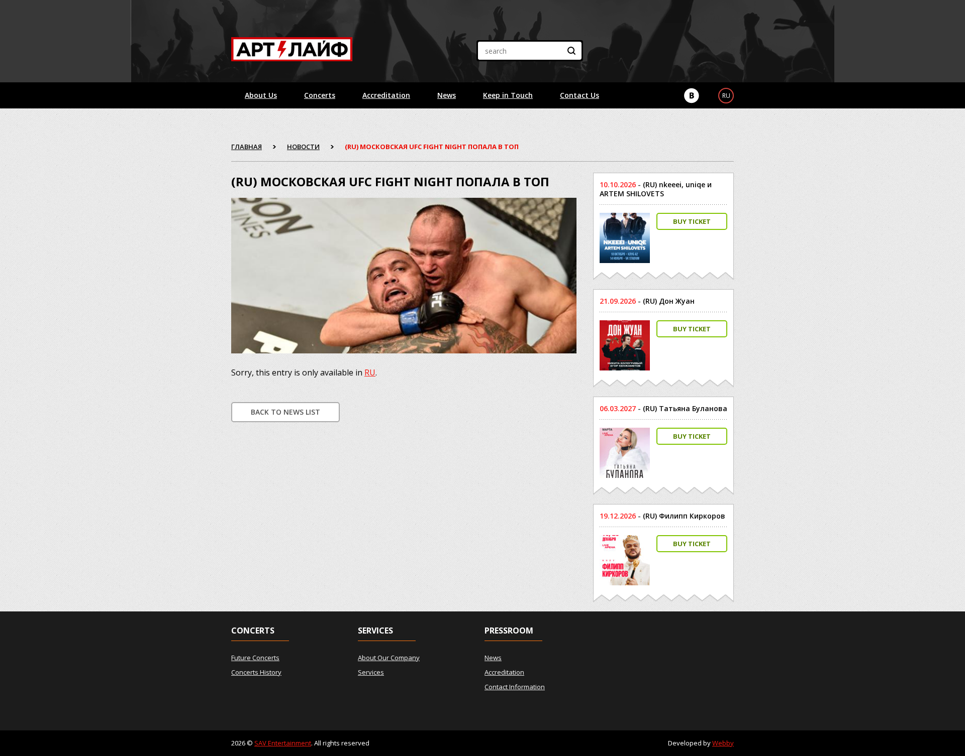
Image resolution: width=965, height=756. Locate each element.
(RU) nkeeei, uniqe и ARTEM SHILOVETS (656, 189)
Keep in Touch (508, 95)
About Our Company (389, 657)
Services (371, 672)
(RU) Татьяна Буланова (685, 408)
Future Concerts (255, 657)
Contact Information (515, 686)
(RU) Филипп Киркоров (684, 516)
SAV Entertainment (282, 742)
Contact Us (579, 95)
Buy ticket (692, 221)
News (446, 95)
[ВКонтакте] (691, 95)
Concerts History (256, 672)
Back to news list (285, 412)
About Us (261, 95)
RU (369, 372)
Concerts (319, 95)
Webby (723, 742)
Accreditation (386, 95)
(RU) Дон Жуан (669, 301)
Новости (303, 146)
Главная (246, 146)
